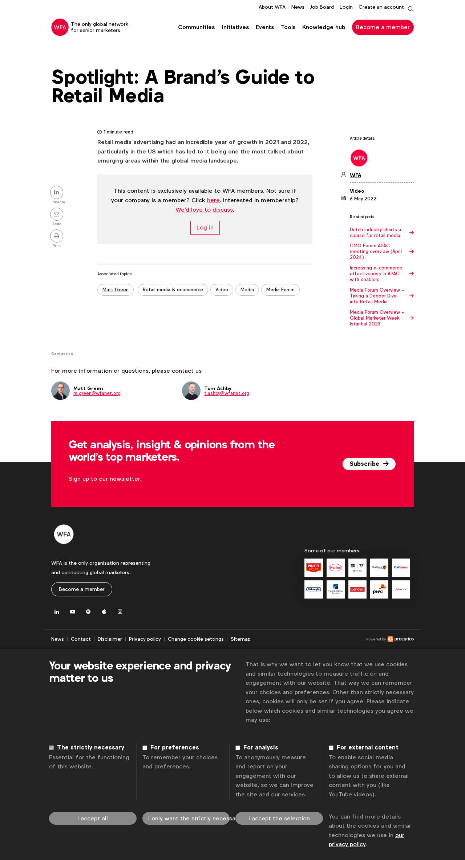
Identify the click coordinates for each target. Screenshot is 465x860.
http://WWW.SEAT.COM (357, 568)
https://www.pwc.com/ (379, 589)
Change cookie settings (196, 639)
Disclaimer (110, 639)
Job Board (322, 7)
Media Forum (280, 289)
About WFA (272, 7)
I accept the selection (279, 818)
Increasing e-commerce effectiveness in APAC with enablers (376, 274)
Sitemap (241, 639)
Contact (81, 639)
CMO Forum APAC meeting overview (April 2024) (376, 251)
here (213, 200)
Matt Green (115, 289)
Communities (196, 27)
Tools (288, 27)
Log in (205, 227)
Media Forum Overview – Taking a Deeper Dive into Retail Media (377, 296)
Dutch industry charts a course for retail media (375, 233)
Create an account (381, 7)
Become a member (383, 27)
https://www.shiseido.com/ (401, 589)
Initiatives (235, 27)
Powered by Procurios (332, 639)
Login (346, 7)
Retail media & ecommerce (173, 289)
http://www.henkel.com (336, 568)
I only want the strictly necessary (189, 818)
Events (265, 27)
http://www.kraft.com (401, 568)
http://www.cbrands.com (336, 589)
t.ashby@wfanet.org (226, 393)
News (297, 7)
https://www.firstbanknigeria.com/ (379, 568)
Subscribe (365, 464)
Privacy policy (145, 639)
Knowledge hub (323, 27)
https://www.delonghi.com (313, 589)
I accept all (92, 818)
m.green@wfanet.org (97, 393)
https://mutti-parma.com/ (313, 568)
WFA (355, 175)
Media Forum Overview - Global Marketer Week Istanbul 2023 (377, 318)
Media (247, 289)
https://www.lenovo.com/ (357, 589)
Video (221, 289)
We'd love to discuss (204, 209)
